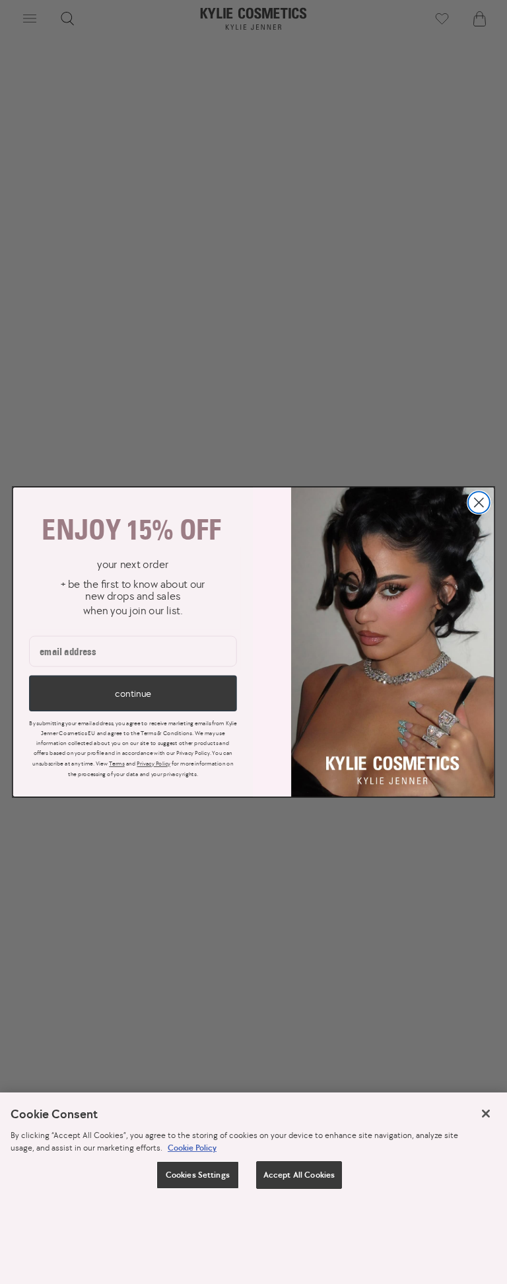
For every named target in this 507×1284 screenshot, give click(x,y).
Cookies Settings (198, 1174)
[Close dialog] (479, 502)
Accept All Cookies (299, 1174)
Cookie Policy (192, 1147)
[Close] (485, 1113)
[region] (253, 1188)
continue (133, 693)
